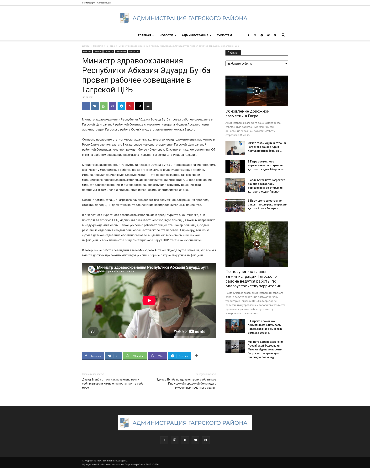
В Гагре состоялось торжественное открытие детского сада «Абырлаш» (265, 165)
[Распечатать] (148, 106)
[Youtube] (275, 35)
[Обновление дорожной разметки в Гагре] (256, 91)
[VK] (95, 106)
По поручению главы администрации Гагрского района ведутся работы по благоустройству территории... (254, 278)
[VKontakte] (268, 35)
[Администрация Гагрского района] (185, 18)
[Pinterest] (130, 106)
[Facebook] (248, 35)
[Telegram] (262, 35)
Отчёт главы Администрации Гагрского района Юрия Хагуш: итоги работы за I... (267, 146)
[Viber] (112, 106)
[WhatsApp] (104, 106)
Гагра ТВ (109, 51)
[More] (196, 356)
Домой (86, 45)
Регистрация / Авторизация (96, 2)
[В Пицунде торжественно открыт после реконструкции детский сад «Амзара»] (235, 205)
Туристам (224, 35)
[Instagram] (255, 35)
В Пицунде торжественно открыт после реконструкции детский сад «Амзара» (267, 204)
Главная (144, 35)
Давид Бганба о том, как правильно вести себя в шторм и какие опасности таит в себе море (112, 383)
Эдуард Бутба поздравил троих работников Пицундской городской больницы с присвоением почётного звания (186, 383)
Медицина (121, 51)
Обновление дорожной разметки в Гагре (247, 113)
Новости (166, 35)
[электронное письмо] (139, 106)
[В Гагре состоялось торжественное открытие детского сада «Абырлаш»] (235, 166)
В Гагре (111, 45)
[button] (283, 35)
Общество (134, 51)
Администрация (195, 35)
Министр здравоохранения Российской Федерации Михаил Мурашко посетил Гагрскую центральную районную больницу (265, 349)
